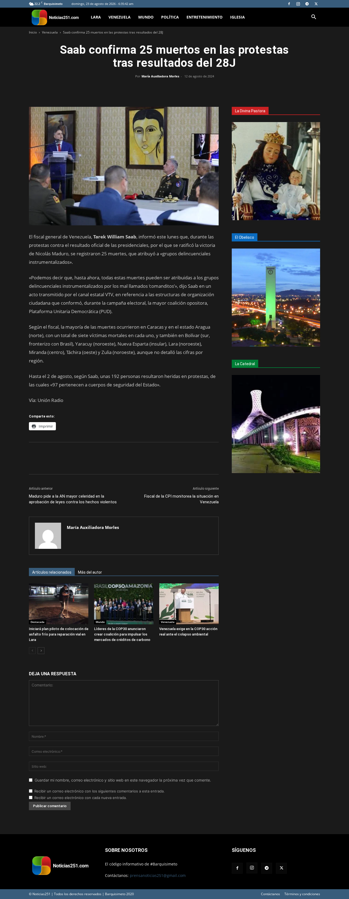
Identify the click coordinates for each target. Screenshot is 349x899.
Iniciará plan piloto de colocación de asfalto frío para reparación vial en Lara (58, 634)
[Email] (187, 88)
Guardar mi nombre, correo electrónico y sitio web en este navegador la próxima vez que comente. (123, 780)
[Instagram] (298, 4)
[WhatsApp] (174, 88)
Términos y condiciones (302, 894)
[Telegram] (307, 4)
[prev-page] (32, 650)
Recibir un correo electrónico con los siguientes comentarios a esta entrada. (99, 791)
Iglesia (237, 17)
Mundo (146, 17)
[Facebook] (289, 4)
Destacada (37, 622)
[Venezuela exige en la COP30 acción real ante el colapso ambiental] (189, 603)
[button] (313, 17)
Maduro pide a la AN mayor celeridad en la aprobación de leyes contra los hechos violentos (73, 499)
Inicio (33, 32)
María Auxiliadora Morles (160, 76)
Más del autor (90, 572)
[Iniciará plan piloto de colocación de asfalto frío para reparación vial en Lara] (58, 603)
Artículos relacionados (51, 572)
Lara (96, 17)
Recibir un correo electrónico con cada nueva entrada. (80, 797)
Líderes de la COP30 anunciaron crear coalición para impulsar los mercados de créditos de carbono (122, 634)
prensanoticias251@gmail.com (158, 875)
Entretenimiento (204, 17)
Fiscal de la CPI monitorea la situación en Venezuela (181, 499)
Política (170, 17)
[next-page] (41, 650)
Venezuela (120, 17)
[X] (316, 4)
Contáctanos (270, 894)
